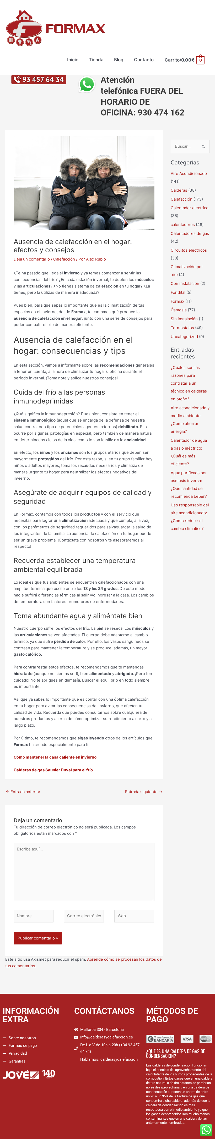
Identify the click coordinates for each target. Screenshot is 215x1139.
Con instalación (185, 283)
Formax (177, 301)
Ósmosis (179, 309)
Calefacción (64, 259)
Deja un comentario (32, 259)
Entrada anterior (23, 791)
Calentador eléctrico (189, 207)
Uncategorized (184, 336)
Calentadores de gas (190, 233)
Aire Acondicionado (189, 173)
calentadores (183, 224)
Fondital (178, 292)
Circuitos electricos (189, 250)
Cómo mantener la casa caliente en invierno (55, 757)
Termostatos (182, 327)
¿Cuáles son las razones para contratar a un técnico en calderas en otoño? (189, 383)
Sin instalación (184, 318)
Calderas (179, 190)
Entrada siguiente (143, 791)
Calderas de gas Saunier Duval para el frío (53, 769)
